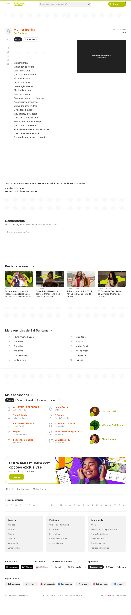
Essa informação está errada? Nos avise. (66, 183)
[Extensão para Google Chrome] (42, 567)
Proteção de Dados (99, 534)
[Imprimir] (8, 56)
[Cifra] (8, 52)
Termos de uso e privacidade (104, 529)
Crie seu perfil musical (59, 525)
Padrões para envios (100, 548)
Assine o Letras (56, 543)
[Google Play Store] (12, 567)
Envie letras (54, 534)
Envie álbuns (54, 529)
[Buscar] (88, 4)
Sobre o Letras (97, 539)
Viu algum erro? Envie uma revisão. (21, 191)
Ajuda (93, 525)
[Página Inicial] (6, 489)
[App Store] (27, 567)
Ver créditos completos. (36, 183)
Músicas (11, 525)
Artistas (11, 529)
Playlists (11, 539)
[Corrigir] (8, 60)
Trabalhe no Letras (99, 543)
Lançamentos (14, 548)
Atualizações (13, 543)
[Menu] (8, 4)
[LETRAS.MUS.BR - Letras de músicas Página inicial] (19, 4)
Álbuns (11, 534)
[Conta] (123, 4)
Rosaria (19, 188)
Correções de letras (58, 539)
